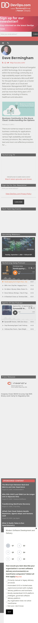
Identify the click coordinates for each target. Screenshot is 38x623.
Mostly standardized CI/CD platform (21, 593)
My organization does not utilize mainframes (19, 602)
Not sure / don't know (16, 606)
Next (9, 612)
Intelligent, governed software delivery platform (19, 597)
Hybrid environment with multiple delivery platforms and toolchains (20, 589)
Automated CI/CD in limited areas (20, 585)
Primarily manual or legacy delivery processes (21, 581)
